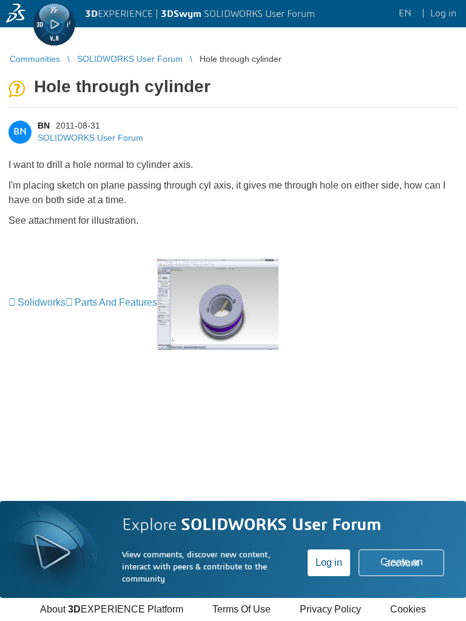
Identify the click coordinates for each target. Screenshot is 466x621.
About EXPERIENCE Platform (111, 609)
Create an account (401, 562)
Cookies (408, 609)
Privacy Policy (330, 609)
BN (44, 125)
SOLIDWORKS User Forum (90, 138)
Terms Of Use (241, 609)
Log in (329, 562)
